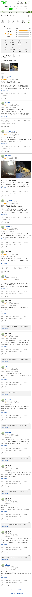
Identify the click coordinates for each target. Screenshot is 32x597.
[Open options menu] (30, 76)
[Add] (29, 16)
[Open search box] (3, 56)
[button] (5, 67)
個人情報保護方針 (18, 593)
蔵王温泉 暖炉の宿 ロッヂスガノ (10, 15)
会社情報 (11, 593)
